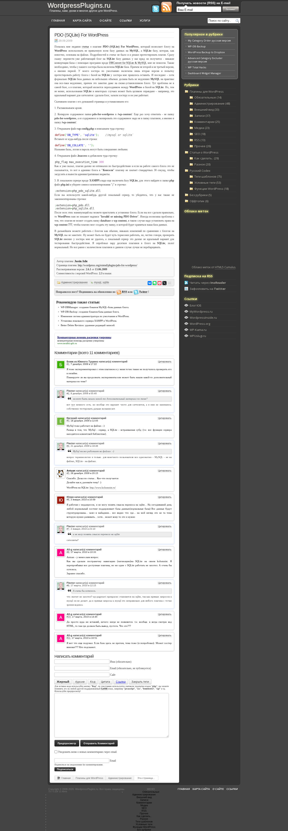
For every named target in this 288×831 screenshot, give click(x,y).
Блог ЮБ (195, 305)
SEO (144, 808)
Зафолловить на (208, 289)
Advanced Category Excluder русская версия (205, 59)
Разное (144, 818)
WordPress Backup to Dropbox (206, 52)
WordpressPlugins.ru (78, 5)
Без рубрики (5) (201, 195)
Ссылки (126, 20)
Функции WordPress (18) (211, 189)
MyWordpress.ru (201, 311)
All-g (69, 549)
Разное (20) (202, 164)
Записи (144, 800)
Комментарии (144, 802)
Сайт (112, 674)
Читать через (208, 283)
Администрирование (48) (212, 103)
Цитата (105, 682)
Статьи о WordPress (204, 152)
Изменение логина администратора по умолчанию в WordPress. (95, 316)
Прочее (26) (202, 146)
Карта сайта (82, 20)
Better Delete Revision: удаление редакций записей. (88, 325)
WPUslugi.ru (198, 336)
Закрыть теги (140, 682)
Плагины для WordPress (89, 778)
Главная (58, 20)
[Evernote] (155, 283)
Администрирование (74, 282)
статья (85, 46)
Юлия (70, 497)
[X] (164, 283)
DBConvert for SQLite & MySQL (128, 62)
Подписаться (65, 769)
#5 (68, 473)
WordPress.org (200, 324)
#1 (68, 364)
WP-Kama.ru (198, 330)
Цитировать (164, 361)
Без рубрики (144, 829)
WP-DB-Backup (197, 46)
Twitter (143, 291)
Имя (112, 661)
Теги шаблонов (144, 821)
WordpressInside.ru (203, 318)
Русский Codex (200, 171)
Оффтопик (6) (199, 201)
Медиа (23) (201, 128)
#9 (68, 585)
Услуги (145, 20)
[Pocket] (160, 283)
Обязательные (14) (207, 97)
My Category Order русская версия (209, 40)
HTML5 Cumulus (225, 267)
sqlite (106, 282)
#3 (68, 420)
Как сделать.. (144, 816)
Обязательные (150, 791)
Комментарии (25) (207, 122)
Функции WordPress (144, 827)
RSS (124, 291)
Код (92, 682)
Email (113, 668)
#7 (68, 529)
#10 (69, 617)
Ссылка (121, 682)
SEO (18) (199, 134)
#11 (68, 638)
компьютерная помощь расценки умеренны (80, 340)
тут (73, 404)
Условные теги (144, 824)
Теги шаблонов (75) (208, 176)
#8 (68, 552)
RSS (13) (199, 140)
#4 (68, 446)
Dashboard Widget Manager (204, 73)
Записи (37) (202, 116)
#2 (68, 393)
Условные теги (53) (207, 183)
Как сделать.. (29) (206, 158)
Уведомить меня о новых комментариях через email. (87, 751)
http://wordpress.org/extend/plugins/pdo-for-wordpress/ (107, 265)
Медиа (144, 805)
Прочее (144, 813)
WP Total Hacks (197, 67)
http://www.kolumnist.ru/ (103, 487)
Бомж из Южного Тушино (82, 361)
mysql (97, 282)
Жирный (63, 682)
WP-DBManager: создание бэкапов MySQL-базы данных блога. (95, 307)
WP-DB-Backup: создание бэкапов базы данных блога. (90, 311)
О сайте (106, 20)
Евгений (72, 418)
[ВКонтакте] (150, 283)
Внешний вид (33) (206, 110)
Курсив (79, 682)
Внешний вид (144, 797)
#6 (68, 499)
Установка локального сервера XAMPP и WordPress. (89, 320)
